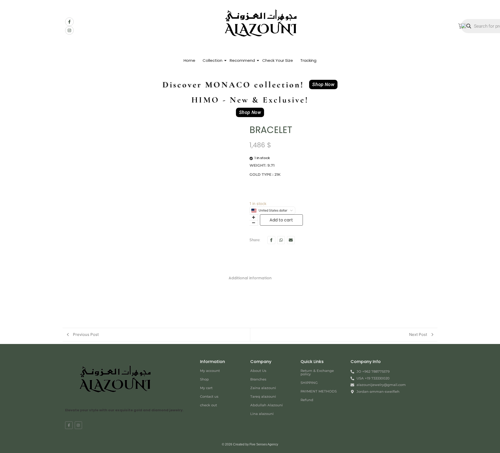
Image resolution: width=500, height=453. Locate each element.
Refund (307, 400)
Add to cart (281, 220)
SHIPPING (309, 382)
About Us (258, 371)
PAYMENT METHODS (319, 391)
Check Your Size (277, 60)
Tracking (308, 60)
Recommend (242, 60)
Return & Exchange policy (317, 372)
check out (208, 405)
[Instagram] (69, 30)
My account (210, 371)
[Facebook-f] (69, 21)
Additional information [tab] (250, 278)
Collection (212, 60)
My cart (206, 388)
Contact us (209, 396)
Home (189, 60)
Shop (204, 379)
